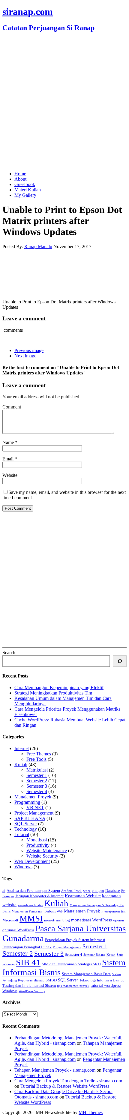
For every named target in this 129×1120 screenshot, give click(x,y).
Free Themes (38, 753)
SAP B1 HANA (29, 818)
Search (8, 652)
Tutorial (21, 834)
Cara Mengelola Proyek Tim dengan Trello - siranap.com (68, 1080)
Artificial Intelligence (76, 890)
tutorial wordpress (106, 985)
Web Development (32, 861)
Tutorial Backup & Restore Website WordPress (64, 1086)
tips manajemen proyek (73, 985)
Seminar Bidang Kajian (99, 954)
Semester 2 (36, 780)
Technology (25, 829)
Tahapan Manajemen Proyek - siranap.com (54, 1070)
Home (20, 173)
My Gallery (25, 195)
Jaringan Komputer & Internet (39, 896)
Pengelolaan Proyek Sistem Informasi (75, 940)
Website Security (42, 855)
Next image (25, 355)
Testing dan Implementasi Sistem (29, 986)
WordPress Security (32, 991)
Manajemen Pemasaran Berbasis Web (37, 911)
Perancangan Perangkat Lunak (27, 947)
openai (118, 920)
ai (3, 890)
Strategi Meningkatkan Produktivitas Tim (53, 692)
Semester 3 (36, 786)
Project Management (33, 812)
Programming (27, 802)
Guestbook (24, 184)
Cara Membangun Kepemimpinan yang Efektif (59, 687)
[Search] (120, 661)
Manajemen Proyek (32, 796)
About (20, 179)
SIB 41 (28, 962)
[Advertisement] (64, 102)
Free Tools (36, 759)
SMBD (51, 980)
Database (112, 891)
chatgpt (98, 891)
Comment (11, 406)
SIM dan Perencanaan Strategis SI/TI (71, 964)
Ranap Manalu (38, 246)
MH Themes (91, 1112)
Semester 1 (36, 775)
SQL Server (25, 823)
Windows (23, 866)
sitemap (39, 980)
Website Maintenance (46, 850)
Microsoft (10, 920)
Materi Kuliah (27, 189)
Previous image (29, 350)
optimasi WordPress (18, 930)
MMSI (31, 918)
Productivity (38, 845)
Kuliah (20, 764)
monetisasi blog (57, 920)
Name (8, 442)
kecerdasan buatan (30, 905)
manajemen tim (113, 911)
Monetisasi (36, 839)
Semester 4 (36, 791)
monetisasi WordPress (91, 919)
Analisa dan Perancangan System (33, 891)
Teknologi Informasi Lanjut (101, 980)
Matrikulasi (37, 769)
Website (9, 475)
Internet (21, 748)
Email (8, 458)
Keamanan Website (83, 895)
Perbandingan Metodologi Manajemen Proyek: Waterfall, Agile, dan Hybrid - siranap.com (68, 1040)
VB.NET (35, 807)
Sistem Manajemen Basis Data (86, 974)
